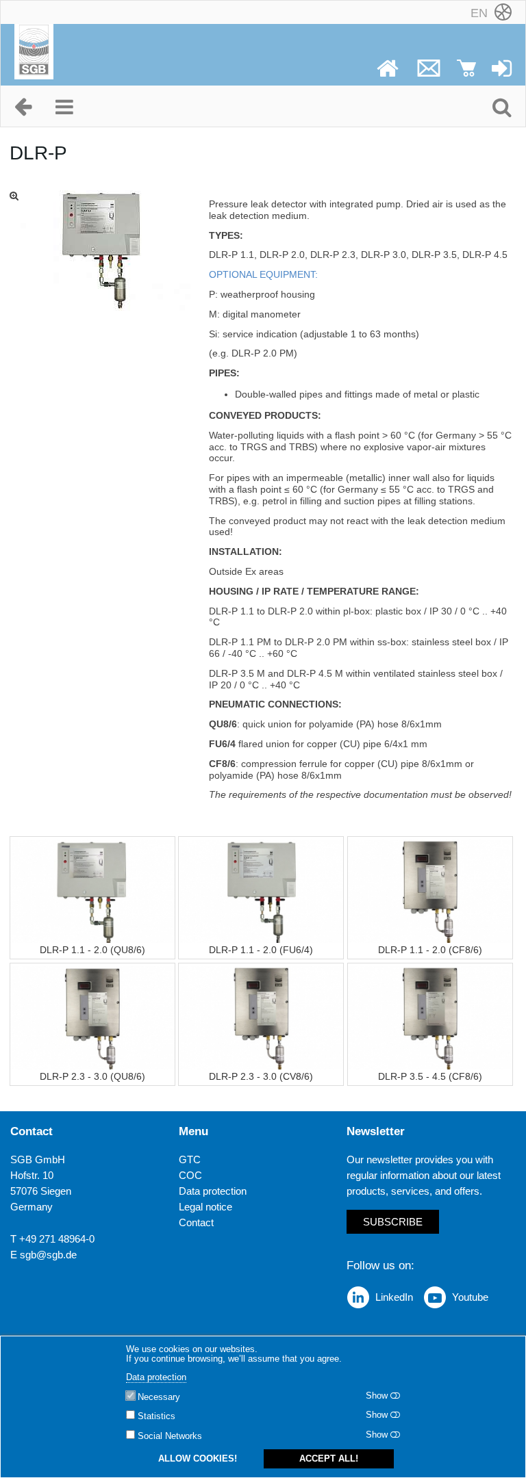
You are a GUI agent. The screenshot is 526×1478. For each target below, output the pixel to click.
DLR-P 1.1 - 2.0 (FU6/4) (261, 949)
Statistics (156, 1416)
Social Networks (170, 1436)
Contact (196, 1222)
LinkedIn (394, 1297)
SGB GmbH (37, 1159)
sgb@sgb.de (48, 1254)
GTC (190, 1159)
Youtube (470, 1297)
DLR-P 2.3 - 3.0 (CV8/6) (261, 1076)
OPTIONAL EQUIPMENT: (263, 274)
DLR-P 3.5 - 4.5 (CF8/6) (430, 1076)
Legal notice (205, 1207)
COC (190, 1175)
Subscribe (393, 1222)
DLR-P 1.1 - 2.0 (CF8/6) (430, 949)
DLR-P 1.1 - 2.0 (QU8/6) (92, 949)
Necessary (159, 1397)
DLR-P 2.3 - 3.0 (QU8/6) (92, 1076)
